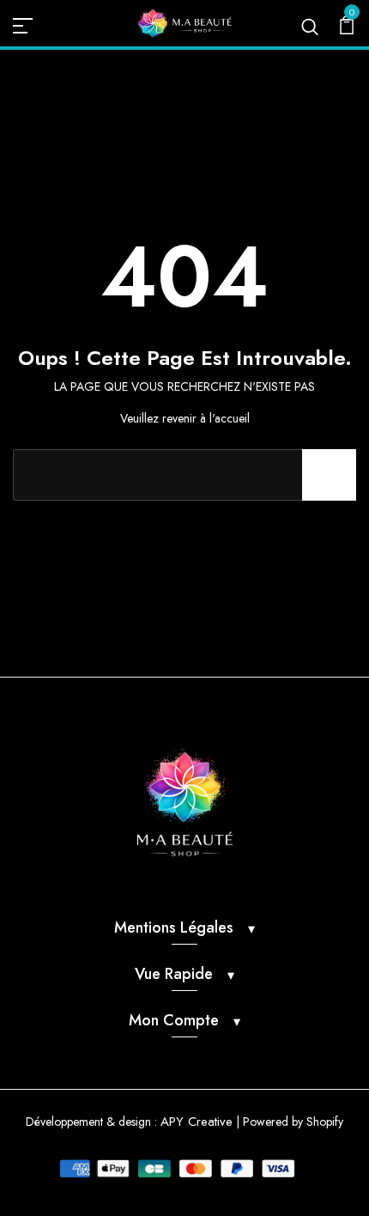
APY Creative (196, 1121)
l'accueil (229, 418)
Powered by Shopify (293, 1121)
